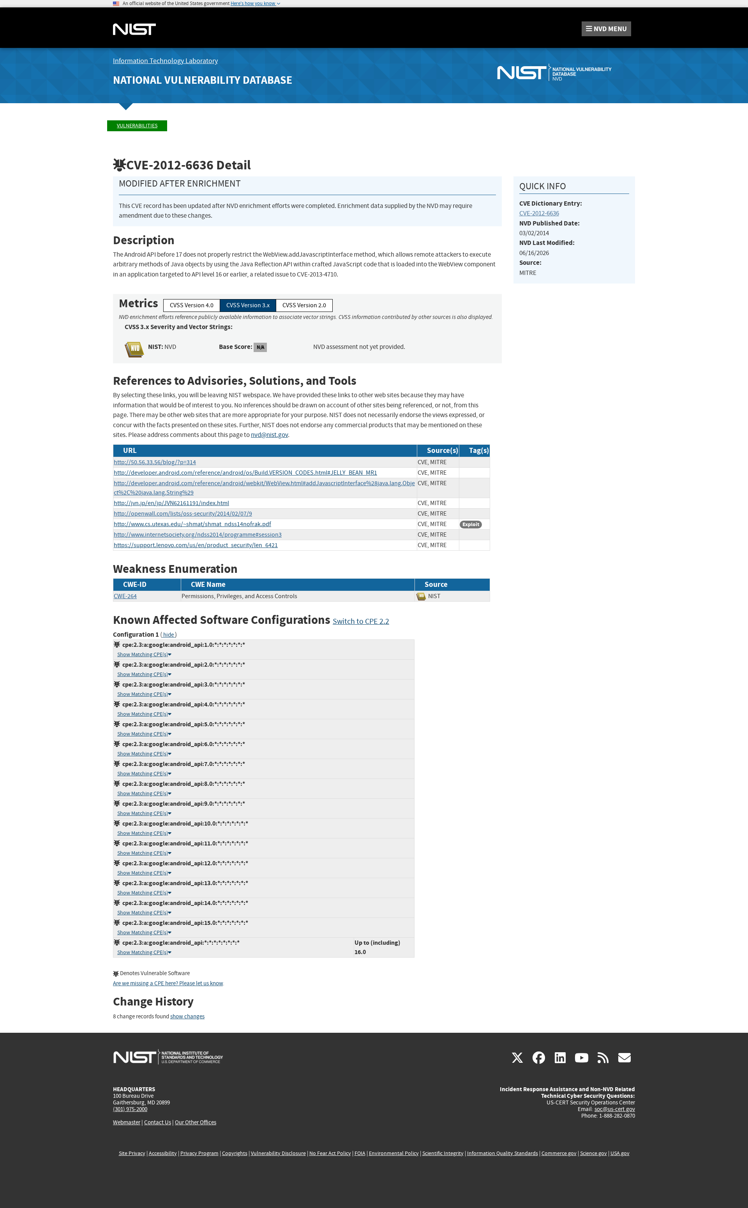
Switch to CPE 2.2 (361, 621)
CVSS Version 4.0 (191, 305)
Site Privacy (132, 1153)
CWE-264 (125, 596)
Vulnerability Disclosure (278, 1153)
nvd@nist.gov (269, 435)
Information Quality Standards (502, 1153)
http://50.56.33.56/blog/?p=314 (155, 462)
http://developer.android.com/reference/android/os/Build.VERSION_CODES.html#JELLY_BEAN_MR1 (245, 473)
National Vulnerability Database (202, 80)
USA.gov (620, 1153)
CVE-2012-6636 (539, 213)
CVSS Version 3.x (248, 305)
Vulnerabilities (137, 125)
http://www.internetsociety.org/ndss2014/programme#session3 (198, 535)
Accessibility (163, 1153)
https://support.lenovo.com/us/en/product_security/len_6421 (196, 545)
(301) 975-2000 (130, 1109)
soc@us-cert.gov (615, 1109)
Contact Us (157, 1122)
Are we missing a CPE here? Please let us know (168, 983)
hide (168, 635)
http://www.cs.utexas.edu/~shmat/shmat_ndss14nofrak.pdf (192, 524)
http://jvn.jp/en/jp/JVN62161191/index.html (171, 503)
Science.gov (593, 1153)
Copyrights (234, 1153)
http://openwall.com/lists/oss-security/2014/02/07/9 (183, 514)
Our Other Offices (195, 1122)
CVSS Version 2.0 (304, 305)
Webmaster (126, 1122)
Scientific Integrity (443, 1153)
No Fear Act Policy (330, 1153)
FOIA (360, 1153)
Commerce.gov (559, 1153)
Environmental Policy (394, 1153)
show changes (187, 1016)
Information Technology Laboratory (165, 60)
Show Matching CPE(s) (142, 654)
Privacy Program (199, 1153)
